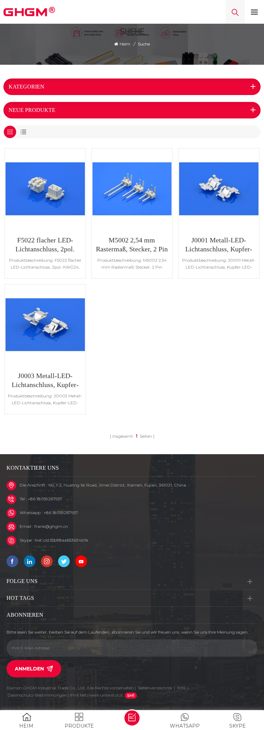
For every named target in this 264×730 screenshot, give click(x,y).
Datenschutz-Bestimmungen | (65, 695)
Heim (125, 43)
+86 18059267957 (45, 498)
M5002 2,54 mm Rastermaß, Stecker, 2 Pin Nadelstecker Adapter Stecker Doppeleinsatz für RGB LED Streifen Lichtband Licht (132, 244)
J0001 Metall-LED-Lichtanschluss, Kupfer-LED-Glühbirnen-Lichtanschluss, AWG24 (218, 244)
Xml (181, 687)
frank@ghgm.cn (51, 526)
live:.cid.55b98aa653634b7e (61, 540)
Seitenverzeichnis (155, 687)
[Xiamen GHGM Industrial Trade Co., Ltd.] (29, 12)
